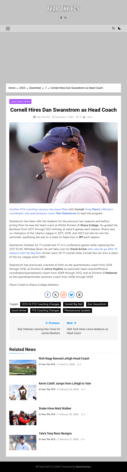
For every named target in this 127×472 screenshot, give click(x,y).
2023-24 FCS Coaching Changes (40, 304)
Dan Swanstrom (97, 304)
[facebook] (61, 18)
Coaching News (20, 101)
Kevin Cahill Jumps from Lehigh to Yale (65, 383)
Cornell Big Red (73, 304)
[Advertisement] (63, 59)
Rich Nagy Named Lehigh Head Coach (64, 358)
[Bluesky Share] (71, 295)
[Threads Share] (79, 295)
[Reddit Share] (63, 295)
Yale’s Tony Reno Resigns (55, 433)
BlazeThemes (83, 466)
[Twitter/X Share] (55, 295)
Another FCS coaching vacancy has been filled (38, 209)
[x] (65, 18)
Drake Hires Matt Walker (55, 408)
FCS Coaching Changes (45, 310)
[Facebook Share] (47, 295)
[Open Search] (113, 28)
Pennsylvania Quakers (77, 310)
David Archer (19, 310)
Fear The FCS (43, 117)
